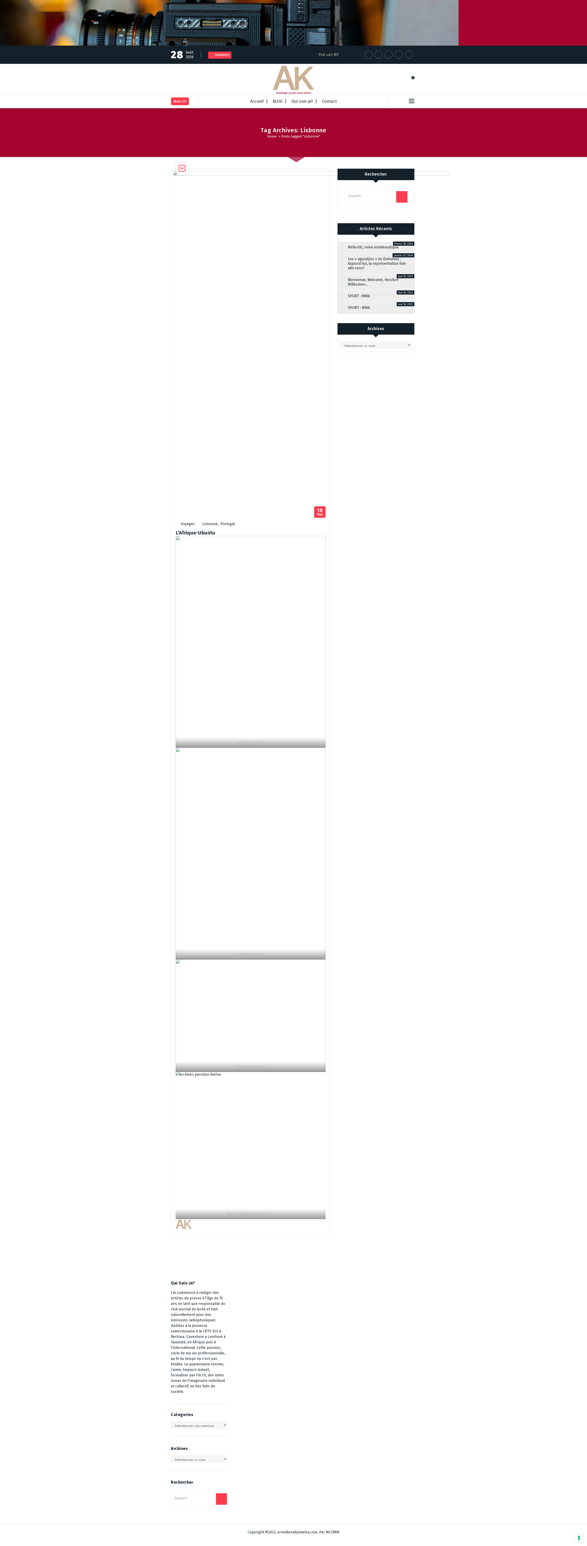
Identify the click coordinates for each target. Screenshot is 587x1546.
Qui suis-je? (302, 101)
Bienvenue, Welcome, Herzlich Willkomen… (373, 282)
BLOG (277, 101)
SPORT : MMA (359, 296)
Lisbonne (210, 524)
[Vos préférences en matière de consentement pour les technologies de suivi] (579, 1538)
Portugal (227, 524)
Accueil (257, 101)
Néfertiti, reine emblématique (373, 247)
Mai (320, 512)
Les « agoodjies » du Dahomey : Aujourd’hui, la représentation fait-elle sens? (377, 263)
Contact (329, 101)
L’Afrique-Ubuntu (195, 533)
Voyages (188, 524)
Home (272, 136)
